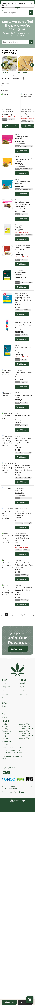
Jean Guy (18, 227)
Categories (6, 687)
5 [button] (21, 614)
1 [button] (6, 614)
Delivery (5, 698)
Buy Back (22, 687)
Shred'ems (18, 436)
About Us (22, 683)
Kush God (18, 490)
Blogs (4, 714)
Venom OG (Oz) (8, 112)
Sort (14, 76)
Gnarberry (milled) (21, 137)
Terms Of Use (19, 792)
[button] (3, 7)
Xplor (16, 413)
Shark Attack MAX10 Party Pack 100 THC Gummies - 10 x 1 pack (23, 467)
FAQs (4, 706)
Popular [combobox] (16, 78)
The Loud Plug (6, 109)
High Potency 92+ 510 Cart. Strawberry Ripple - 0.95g (24, 325)
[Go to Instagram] (8, 772)
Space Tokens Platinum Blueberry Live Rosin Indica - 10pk (23, 590)
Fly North (18, 560)
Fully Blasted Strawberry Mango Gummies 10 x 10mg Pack (24, 513)
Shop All (5, 683)
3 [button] (13, 614)
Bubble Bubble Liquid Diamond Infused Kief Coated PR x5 (23, 204)
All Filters (7, 78)
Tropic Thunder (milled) (23, 159)
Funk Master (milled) (22, 182)
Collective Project (20, 533)
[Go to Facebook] (4, 772)
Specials (5, 694)
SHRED (17, 134)
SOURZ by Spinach (21, 293)
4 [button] (17, 614)
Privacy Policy (7, 792)
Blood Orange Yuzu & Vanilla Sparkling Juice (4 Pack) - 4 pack (24, 538)
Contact (22, 690)
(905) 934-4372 (7, 745)
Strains (4, 690)
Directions (23, 694)
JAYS (16, 320)
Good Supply (19, 225)
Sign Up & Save (17, 633)
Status (17, 200)
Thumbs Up (18, 370)
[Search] (31, 12)
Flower (5, 73)
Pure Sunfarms (19, 270)
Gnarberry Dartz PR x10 (23, 395)
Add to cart (11, 126)
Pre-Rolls (22, 73)
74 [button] (28, 614)
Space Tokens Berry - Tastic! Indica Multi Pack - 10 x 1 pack (24, 565)
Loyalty (4, 717)
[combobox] (15, 12)
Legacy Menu (7, 710)
